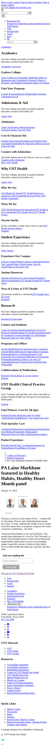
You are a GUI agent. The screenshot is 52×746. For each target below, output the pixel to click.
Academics (12, 591)
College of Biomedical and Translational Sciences (24, 79)
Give (9, 36)
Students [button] (5, 231)
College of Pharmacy (16, 455)
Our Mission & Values (11, 193)
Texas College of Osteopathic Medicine (19, 77)
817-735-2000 (7, 619)
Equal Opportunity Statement (20, 685)
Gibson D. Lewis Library (24, 278)
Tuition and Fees (31, 141)
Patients (4, 404)
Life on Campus (8, 261)
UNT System (13, 653)
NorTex (4, 349)
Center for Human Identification (15, 330)
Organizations (13, 280)
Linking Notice (14, 690)
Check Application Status (12, 127)
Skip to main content (10, 2)
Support (10, 586)
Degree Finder (24, 94)
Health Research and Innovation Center (26, 349)
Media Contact (13, 709)
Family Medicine (17, 415)
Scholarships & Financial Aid (24, 143)
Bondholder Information (18, 670)
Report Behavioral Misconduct (21, 693)
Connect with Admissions (13, 160)
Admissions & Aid (15, 596)
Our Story (12, 196)
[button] (2, 10)
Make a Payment (28, 448)
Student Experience (16, 593)
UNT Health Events (29, 280)
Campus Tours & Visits (20, 130)
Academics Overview (11, 66)
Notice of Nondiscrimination (20, 683)
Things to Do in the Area (17, 267)
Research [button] (5, 299)
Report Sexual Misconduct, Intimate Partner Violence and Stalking (27, 723)
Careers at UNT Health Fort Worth (23, 672)
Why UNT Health (15, 601)
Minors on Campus (15, 680)
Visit (9, 29)
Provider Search (8, 445)
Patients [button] (4, 378)
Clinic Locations (23, 445)
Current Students (33, 23)
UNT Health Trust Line (17, 675)
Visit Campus (7, 250)
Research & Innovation (11, 319)
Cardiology (6, 429)
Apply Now (6, 116)
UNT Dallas (12, 651)
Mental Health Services (17, 677)
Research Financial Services (24, 362)
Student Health (14, 418)
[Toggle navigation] (3, 16)
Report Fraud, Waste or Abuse (21, 719)
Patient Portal (14, 448)
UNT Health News (25, 212)
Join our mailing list (13, 555)
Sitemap (10, 717)
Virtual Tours (19, 264)
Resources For (14, 604)
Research (11, 598)
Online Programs (38, 94)
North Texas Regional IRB (18, 357)
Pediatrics (5, 415)
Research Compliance (19, 354)
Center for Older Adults (20, 338)
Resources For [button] (13, 21)
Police (10, 714)
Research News (8, 375)
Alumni (14, 26)
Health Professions (15, 458)
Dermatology (17, 429)
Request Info (13, 31)
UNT (9, 648)
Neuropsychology (39, 434)
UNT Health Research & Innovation (17, 209)
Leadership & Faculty (27, 196)
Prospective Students (16, 23)
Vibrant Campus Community (29, 261)
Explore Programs (9, 94)
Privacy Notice (14, 688)
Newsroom (12, 712)
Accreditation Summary (18, 667)
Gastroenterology (31, 429)
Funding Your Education (12, 141)
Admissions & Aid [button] (9, 96)
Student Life (6, 278)
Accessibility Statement (17, 664)
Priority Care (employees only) (35, 418)
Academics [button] (6, 47)
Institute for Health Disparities (31, 333)
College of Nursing (40, 83)
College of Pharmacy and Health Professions (23, 81)
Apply (10, 34)
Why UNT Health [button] (9, 162)
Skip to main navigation (31, 2)
